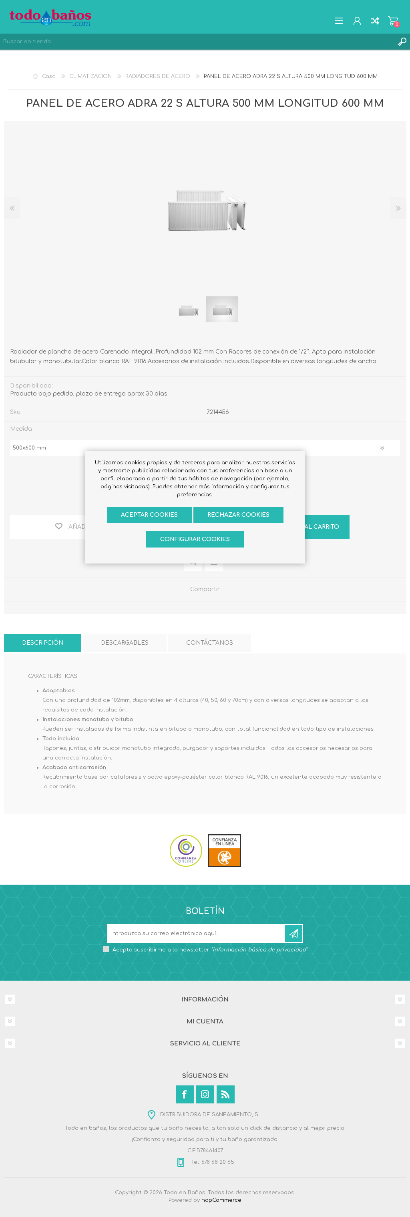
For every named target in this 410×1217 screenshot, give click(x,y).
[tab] (42, 643)
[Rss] (226, 1094)
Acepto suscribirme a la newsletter (210, 950)
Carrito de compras (393, 21)
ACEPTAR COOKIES (149, 515)
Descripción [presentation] (42, 643)
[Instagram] (205, 1094)
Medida (21, 429)
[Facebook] (185, 1094)
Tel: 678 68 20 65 (211, 1162)
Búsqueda (402, 42)
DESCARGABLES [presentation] (125, 643)
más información (221, 487)
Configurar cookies (195, 539)
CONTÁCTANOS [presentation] (209, 643)
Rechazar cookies (238, 515)
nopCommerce (221, 1200)
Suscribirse (293, 933)
